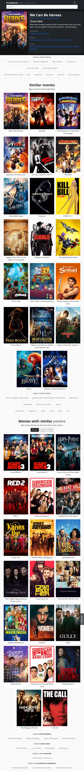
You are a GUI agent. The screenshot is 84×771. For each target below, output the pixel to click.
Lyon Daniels (46, 40)
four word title (32, 68)
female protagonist (40, 61)
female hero (71, 61)
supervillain (27, 404)
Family (49, 18)
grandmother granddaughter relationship (48, 398)
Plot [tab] (50, 430)
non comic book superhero (18, 61)
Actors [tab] (43, 430)
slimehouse (73, 398)
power (51, 411)
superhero (33, 411)
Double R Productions (64, 768)
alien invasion (57, 61)
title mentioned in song (14, 75)
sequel (58, 404)
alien (28, 75)
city (67, 411)
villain (43, 411)
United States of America (39, 33)
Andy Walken (57, 40)
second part (19, 411)
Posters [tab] (35, 430)
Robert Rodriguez (37, 46)
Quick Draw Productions (42, 768)
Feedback (82, 619)
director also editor (43, 404)
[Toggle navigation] (75, 3)
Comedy (55, 18)
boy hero (50, 75)
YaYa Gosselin (35, 40)
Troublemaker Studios (19, 768)
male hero (38, 75)
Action (36, 18)
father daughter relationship (17, 398)
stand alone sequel (49, 68)
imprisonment (73, 75)
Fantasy (43, 18)
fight (60, 411)
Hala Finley (67, 40)
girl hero (61, 75)
